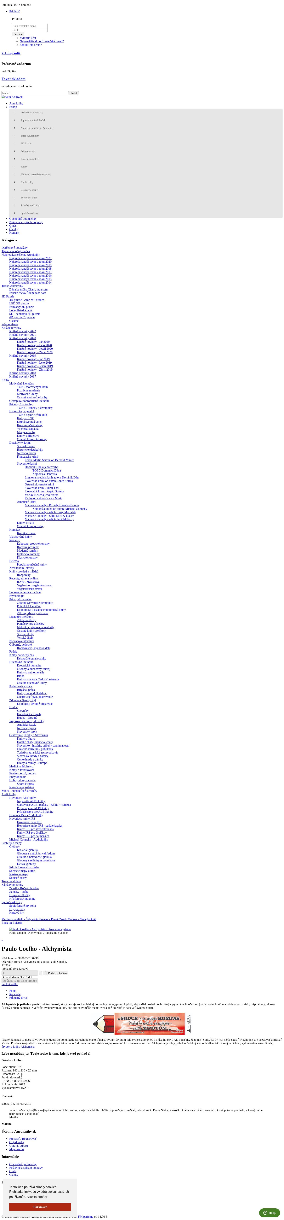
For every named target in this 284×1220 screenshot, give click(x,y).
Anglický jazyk (26, 724)
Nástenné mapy (18, 874)
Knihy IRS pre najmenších (33, 836)
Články (13, 229)
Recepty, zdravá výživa (23, 578)
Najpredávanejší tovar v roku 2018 (30, 268)
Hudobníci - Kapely (29, 714)
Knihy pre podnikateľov (32, 693)
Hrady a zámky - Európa (32, 763)
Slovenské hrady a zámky (32, 756)
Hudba (13, 707)
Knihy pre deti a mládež (23, 571)
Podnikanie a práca (20, 686)
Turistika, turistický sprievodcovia (37, 752)
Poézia (13, 651)
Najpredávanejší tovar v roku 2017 (30, 272)
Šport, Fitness (25, 783)
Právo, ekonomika (20, 599)
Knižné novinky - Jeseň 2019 (35, 366)
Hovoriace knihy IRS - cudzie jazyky (39, 825)
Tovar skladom (14, 79)
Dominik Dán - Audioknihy (26, 815)
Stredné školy (25, 634)
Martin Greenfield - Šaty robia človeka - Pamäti (30, 919)
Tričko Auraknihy (30, 135)
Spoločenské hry (29, 213)
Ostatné (14, 320)
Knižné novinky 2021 (22, 334)
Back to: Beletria (12, 922)
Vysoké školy (25, 637)
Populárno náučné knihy (32, 564)
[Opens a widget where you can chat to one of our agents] (269, 1213)
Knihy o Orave (26, 738)
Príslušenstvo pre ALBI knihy (35, 811)
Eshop (13, 107)
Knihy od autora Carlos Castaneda (38, 679)
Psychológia (16, 595)
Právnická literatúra (29, 606)
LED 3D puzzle (19, 303)
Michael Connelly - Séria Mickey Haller (49, 515)
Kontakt (14, 232)
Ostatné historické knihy (32, 439)
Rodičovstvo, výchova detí (33, 648)
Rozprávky (24, 575)
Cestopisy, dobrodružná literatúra (29, 400)
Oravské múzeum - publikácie (35, 749)
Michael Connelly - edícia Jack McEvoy (49, 519)
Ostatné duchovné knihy (32, 682)
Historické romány (28, 554)
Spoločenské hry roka (22, 905)
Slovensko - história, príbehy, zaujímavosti (43, 745)
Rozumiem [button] (40, 1206)
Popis (12, 990)
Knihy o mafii (25, 522)
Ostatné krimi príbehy (30, 526)
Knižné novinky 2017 (22, 376)
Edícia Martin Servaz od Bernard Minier (49, 460)
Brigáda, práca (26, 689)
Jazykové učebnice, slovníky (26, 721)
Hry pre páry (17, 909)
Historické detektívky (30, 449)
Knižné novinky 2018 (22, 373)
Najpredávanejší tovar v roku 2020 (30, 261)
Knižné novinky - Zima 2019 (35, 369)
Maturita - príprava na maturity (35, 627)
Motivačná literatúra (21, 383)
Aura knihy (16, 103)
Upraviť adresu (18, 1145)
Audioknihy (27, 182)
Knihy (24, 166)
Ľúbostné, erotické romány (33, 543)
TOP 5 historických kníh (32, 414)
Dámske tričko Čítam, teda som (28, 289)
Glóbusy (14, 846)
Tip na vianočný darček (33, 120)
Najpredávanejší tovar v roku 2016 (30, 275)
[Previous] (7, 610)
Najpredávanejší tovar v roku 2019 (30, 265)
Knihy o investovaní (21, 769)
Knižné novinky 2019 (22, 355)
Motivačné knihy (27, 394)
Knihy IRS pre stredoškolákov (35, 829)
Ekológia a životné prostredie (35, 703)
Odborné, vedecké (20, 644)
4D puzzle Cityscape (22, 317)
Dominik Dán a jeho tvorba (41, 467)
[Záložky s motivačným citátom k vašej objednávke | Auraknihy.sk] (142, 1024)
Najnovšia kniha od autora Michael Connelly (59, 508)
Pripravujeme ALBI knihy (33, 808)
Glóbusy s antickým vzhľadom (36, 853)
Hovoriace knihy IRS (22, 818)
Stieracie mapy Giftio (22, 870)
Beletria (14, 561)
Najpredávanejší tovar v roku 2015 (30, 279)
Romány (14, 540)
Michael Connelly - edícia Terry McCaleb (50, 512)
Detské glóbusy (26, 863)
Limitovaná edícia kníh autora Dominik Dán (52, 477)
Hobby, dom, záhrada (22, 780)
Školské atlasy (18, 877)
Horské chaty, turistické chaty (35, 742)
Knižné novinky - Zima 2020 (35, 352)
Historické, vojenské (21, 411)
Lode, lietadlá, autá (20, 310)
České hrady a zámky (30, 759)
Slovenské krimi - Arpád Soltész (44, 491)
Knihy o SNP (25, 418)
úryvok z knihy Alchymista (18, 1046)
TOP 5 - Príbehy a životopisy (35, 407)
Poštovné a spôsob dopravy (26, 222)
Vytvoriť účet (28, 37)
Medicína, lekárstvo (21, 766)
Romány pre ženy (28, 547)
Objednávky (16, 1142)
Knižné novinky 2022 (22, 331)
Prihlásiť (18, 34)
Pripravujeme (28, 151)
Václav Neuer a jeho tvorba (41, 494)
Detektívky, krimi (20, 442)
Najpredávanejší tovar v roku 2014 (30, 282)
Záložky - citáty (18, 891)
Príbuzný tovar (18, 997)
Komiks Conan (26, 533)
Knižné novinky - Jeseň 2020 (35, 348)
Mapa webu (16, 1149)
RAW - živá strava (28, 582)
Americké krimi (26, 501)
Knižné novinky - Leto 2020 (34, 345)
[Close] (279, 4)
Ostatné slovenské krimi (39, 484)
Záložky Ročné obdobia (24, 888)
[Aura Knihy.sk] (12, 96)
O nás (12, 225)
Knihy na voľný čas (21, 655)
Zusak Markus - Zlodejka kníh (77, 919)
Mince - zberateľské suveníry (36, 174)
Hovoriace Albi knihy (22, 797)
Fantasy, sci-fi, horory (22, 773)
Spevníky (23, 710)
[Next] (277, 610)
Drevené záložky (19, 895)
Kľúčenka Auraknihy (22, 898)
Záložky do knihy (30, 205)
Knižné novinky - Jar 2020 (33, 341)
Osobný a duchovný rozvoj (33, 669)
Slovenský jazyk (27, 731)
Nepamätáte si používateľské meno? (42, 41)
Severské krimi (26, 446)
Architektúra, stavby (21, 568)
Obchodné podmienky (23, 218)
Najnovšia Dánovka (44, 474)
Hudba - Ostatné (27, 717)
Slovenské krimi (27, 463)
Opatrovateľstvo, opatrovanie (35, 696)
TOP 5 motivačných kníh (32, 387)
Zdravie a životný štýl (22, 700)
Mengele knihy (26, 432)
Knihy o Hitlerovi (28, 435)
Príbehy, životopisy (21, 404)
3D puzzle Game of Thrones (26, 300)
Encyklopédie (17, 776)
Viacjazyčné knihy (20, 536)
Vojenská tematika (28, 428)
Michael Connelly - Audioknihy (28, 839)
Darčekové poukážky (32, 112)
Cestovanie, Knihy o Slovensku (28, 735)
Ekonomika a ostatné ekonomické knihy (41, 609)
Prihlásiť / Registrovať (23, 1138)
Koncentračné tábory (30, 425)
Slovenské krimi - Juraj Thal (42, 488)
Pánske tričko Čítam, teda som (27, 293)
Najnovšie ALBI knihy (31, 801)
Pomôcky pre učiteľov (30, 623)
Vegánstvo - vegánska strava (34, 585)
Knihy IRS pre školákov (32, 832)
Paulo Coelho (10, 984)
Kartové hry (16, 912)
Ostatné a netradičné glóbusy (34, 857)
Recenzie (14, 994)
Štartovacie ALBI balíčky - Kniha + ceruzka (44, 804)
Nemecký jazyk (26, 728)
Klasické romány (27, 557)
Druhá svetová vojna (29, 421)
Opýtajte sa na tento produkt (20, 980)
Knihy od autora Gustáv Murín (43, 498)
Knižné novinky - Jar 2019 (33, 359)
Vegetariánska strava (29, 588)
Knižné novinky (29, 158)
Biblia (20, 675)
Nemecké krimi (26, 453)
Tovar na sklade (29, 197)
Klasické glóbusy (27, 850)
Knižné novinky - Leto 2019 (34, 362)
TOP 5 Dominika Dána (46, 470)
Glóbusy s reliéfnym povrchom (36, 860)
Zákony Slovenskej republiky (35, 602)
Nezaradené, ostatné (21, 787)
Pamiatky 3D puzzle (21, 306)
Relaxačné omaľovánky (31, 658)
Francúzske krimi (27, 456)
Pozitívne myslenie (28, 390)
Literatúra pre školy (21, 616)
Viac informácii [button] (37, 1197)
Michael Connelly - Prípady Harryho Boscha (52, 505)
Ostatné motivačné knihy (32, 397)
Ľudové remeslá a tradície (25, 592)
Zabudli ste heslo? (31, 44)
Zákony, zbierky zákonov (32, 613)
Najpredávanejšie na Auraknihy (37, 127)
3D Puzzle (26, 143)
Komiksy (14, 529)
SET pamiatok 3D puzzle (24, 313)
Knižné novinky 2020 (22, 338)
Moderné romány (27, 550)
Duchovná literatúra (21, 662)
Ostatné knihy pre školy (31, 630)
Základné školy (26, 620)
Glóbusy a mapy (29, 189)
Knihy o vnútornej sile (30, 672)
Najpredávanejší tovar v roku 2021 (30, 258)
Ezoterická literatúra (29, 665)
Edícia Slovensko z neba (24, 867)
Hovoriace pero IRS (29, 822)
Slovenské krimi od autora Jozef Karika (49, 481)
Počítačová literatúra (21, 641)
